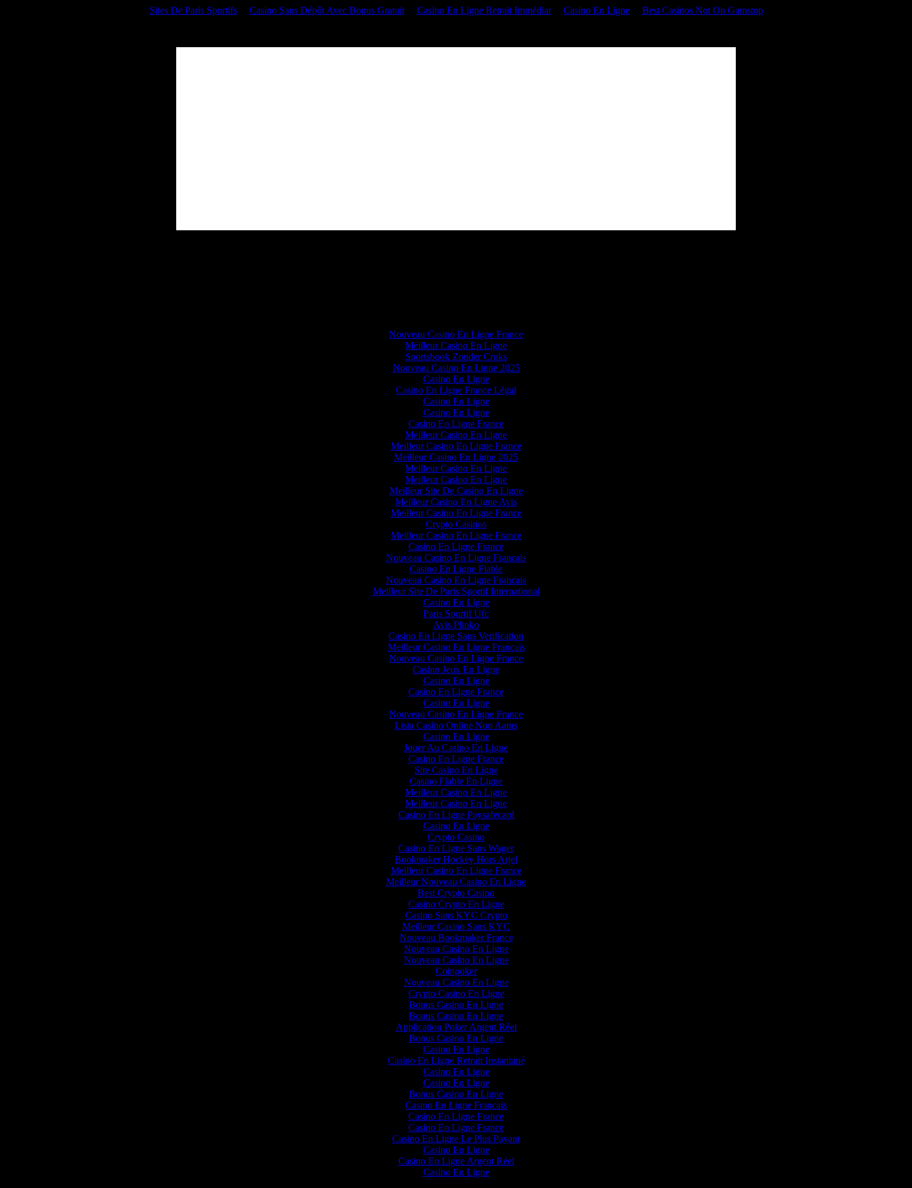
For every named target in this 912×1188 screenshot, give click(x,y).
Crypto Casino (456, 837)
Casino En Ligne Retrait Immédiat (484, 10)
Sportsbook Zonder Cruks (456, 356)
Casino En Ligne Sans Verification (456, 636)
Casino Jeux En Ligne (456, 669)
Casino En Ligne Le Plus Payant (456, 1138)
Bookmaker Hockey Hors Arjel (456, 859)
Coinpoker (456, 971)
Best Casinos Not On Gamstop (702, 10)
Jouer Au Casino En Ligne (456, 747)
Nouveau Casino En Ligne (456, 948)
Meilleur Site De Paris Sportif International (456, 591)
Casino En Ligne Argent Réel (456, 1161)
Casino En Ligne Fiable (456, 569)
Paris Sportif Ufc (456, 613)
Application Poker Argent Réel (456, 1027)
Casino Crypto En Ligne (456, 904)
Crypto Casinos (456, 524)
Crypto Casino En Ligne (456, 993)
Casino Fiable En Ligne (456, 781)
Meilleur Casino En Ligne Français (456, 647)
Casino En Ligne (596, 10)
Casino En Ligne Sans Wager (456, 848)
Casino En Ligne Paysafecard (456, 814)
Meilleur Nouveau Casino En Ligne (456, 881)
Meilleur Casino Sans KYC (456, 926)
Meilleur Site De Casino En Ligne (456, 490)
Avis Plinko (456, 624)
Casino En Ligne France (456, 423)
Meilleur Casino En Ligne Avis (456, 502)
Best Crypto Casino (456, 893)
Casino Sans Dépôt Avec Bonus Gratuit (327, 10)
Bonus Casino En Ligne (456, 1004)
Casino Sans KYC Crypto (456, 915)
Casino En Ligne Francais (456, 1105)
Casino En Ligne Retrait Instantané (456, 1060)
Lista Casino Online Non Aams (456, 725)
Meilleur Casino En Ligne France (456, 446)
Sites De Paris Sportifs (193, 10)
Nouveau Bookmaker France (456, 937)
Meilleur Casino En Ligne (456, 345)
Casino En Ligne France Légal (456, 390)
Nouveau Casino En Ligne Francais (456, 557)
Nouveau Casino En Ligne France (456, 334)
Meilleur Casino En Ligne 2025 (456, 457)
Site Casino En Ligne (456, 770)
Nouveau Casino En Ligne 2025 (456, 367)
